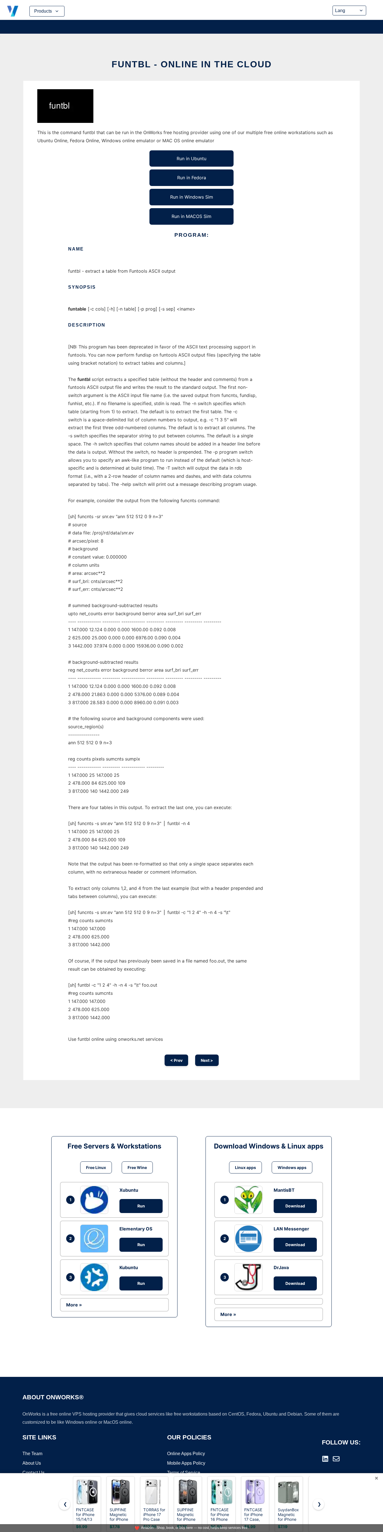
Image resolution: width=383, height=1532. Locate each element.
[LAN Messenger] (250, 1239)
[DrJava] (250, 1277)
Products (43, 11)
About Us (31, 1463)
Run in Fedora (191, 177)
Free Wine (137, 1167)
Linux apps (245, 1167)
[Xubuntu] (95, 1200)
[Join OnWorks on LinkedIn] (325, 1458)
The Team (32, 1453)
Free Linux (96, 1167)
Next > (207, 1060)
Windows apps (292, 1167)
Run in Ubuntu (191, 158)
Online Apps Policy (186, 1453)
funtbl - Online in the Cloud (192, 64)
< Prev (176, 1060)
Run (141, 1205)
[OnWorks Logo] (12, 11)
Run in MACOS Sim (191, 216)
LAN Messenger (291, 1229)
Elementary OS (135, 1229)
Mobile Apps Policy (186, 1463)
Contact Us (33, 1472)
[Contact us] (336, 1458)
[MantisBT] (250, 1200)
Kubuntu (128, 1267)
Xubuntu (128, 1190)
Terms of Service (183, 1472)
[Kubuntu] (95, 1277)
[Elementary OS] (95, 1239)
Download (295, 1205)
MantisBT (284, 1190)
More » (74, 1305)
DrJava (281, 1267)
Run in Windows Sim (191, 197)
